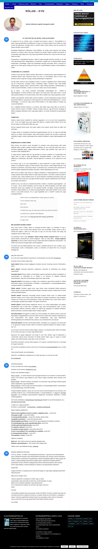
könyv (81, 521)
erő (74, 518)
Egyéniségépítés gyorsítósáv (43, 518)
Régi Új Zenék (15, 375)
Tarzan (56, 392)
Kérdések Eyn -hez (31, 369)
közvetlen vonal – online (25, 149)
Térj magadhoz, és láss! (42, 538)
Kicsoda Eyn (57, 258)
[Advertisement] (84, 325)
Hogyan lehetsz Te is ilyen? (81, 107)
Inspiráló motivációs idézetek (80, 220)
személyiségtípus (71, 523)
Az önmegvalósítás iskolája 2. (44, 523)
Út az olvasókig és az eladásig (82, 231)
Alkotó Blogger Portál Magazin (34, 400)
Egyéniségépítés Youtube (81, 96)
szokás (77, 523)
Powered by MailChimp (80, 285)
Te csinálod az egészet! (42, 529)
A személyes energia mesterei (44, 532)
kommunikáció (75, 521)
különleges (86, 521)
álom (69, 526)
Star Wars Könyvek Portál (18, 402)
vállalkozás (91, 523)
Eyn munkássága (16, 358)
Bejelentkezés (86, 1)
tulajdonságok (85, 523)
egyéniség (70, 518)
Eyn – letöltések (34, 446)
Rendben (64, 546)
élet (72, 526)
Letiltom (72, 546)
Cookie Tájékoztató (82, 546)
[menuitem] (85, 1)
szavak (90, 521)
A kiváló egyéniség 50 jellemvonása (45, 520)
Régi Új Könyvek (15, 385)
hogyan (90, 518)
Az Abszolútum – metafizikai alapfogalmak (38, 407)
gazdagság (86, 518)
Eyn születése (32, 366)
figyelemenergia (79, 518)
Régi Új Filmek (15, 381)
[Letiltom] (96, 546)
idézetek (70, 521)
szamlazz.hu (82, 296)
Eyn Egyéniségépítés (51, 347)
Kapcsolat (92, 1)
